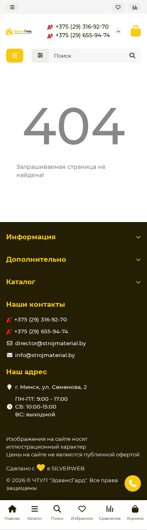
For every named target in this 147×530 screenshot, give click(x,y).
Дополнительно (36, 259)
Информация (31, 237)
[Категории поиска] (40, 56)
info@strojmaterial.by (45, 355)
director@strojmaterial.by (50, 343)
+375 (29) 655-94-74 (83, 35)
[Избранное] (118, 7)
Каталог (21, 282)
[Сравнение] (135, 7)
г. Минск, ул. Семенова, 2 (51, 387)
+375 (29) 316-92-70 (82, 26)
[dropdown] (12, 7)
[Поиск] (132, 55)
